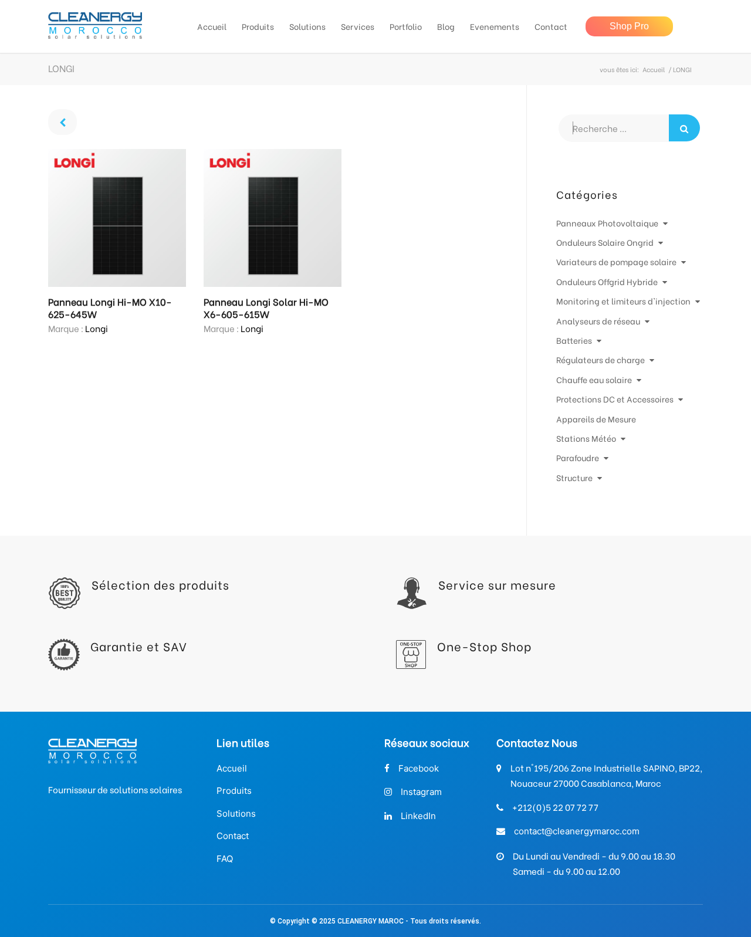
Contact (232, 835)
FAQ (224, 858)
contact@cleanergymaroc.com (577, 831)
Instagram (421, 791)
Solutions (236, 813)
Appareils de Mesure (596, 418)
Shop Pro (629, 26)
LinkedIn (418, 815)
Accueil (653, 69)
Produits (234, 790)
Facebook (418, 768)
